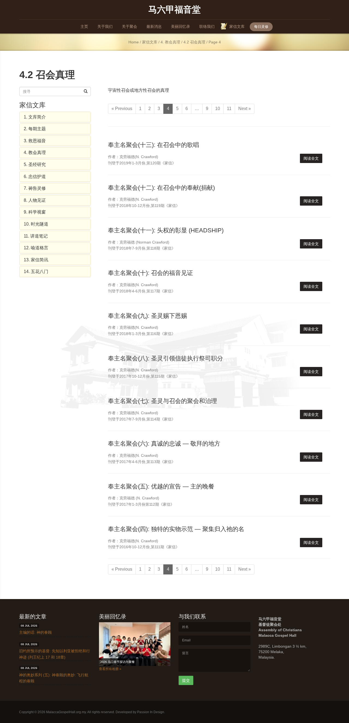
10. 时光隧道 (36, 224)
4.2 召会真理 (194, 42)
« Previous (122, 108)
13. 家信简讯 (36, 259)
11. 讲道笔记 (36, 236)
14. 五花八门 (36, 271)
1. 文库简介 (35, 117)
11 (229, 108)
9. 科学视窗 (35, 212)
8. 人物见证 (35, 200)
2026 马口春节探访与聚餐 (117, 661)
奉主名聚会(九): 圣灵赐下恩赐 (147, 315)
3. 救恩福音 (35, 140)
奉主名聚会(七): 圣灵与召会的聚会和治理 (162, 401)
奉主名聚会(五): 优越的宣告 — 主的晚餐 (161, 486)
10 (217, 108)
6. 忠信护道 (35, 176)
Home (133, 42)
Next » (244, 108)
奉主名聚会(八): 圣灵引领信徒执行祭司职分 (165, 358)
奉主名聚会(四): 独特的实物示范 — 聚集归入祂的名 (176, 529)
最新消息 (154, 26)
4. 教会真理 (170, 42)
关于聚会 (129, 26)
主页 (84, 26)
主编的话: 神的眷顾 (35, 632)
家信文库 (237, 26)
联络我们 (207, 26)
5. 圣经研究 (35, 164)
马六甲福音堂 (174, 9)
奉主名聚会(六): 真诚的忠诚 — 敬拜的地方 (164, 443)
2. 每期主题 (35, 128)
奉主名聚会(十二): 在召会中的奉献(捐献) (161, 187)
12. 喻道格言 (36, 247)
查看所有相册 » (110, 669)
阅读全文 (311, 158)
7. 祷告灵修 (35, 188)
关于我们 (105, 26)
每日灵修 (261, 27)
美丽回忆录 (180, 26)
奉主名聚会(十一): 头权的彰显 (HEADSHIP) (166, 230)
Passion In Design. (151, 712)
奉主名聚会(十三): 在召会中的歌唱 (153, 144)
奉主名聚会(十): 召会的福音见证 (150, 272)
